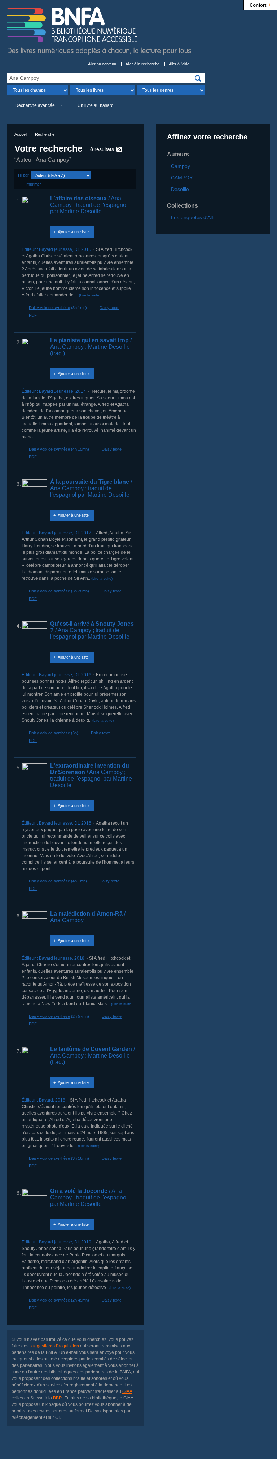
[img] (198, 78)
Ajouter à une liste (73, 232)
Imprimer (33, 184)
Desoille (180, 189)
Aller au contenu (102, 64)
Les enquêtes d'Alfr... (195, 217)
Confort (260, 4)
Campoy (180, 166)
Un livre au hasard (96, 105)
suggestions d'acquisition (54, 1346)
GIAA (127, 1391)
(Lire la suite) (89, 295)
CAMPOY (182, 178)
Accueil (20, 134)
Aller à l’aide (179, 64)
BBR (57, 1398)
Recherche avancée (35, 105)
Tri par (23, 175)
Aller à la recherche (142, 64)
